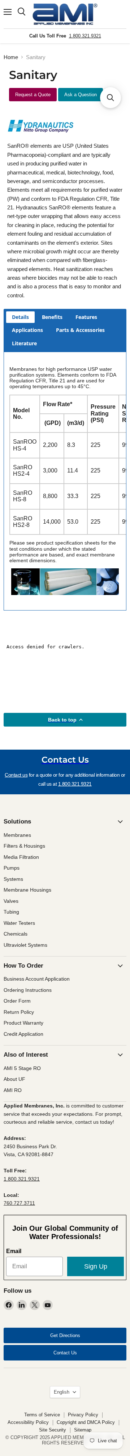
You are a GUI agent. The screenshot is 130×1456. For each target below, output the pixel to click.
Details (20, 317)
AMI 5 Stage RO (22, 1068)
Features (86, 317)
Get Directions (65, 1335)
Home (11, 57)
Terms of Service (42, 1414)
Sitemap (82, 1430)
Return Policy (19, 1012)
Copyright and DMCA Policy (86, 1422)
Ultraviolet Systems (25, 945)
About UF (14, 1079)
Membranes (17, 835)
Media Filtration (21, 857)
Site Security (52, 1430)
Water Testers (19, 923)
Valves (11, 901)
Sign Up (95, 1266)
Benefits (52, 317)
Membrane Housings (27, 890)
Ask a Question (80, 94)
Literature (24, 343)
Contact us (16, 775)
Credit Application (23, 1034)
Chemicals (15, 934)
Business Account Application (37, 979)
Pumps (12, 868)
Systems (13, 879)
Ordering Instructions (28, 990)
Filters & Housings (24, 846)
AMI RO (13, 1090)
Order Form (17, 1001)
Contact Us (65, 1352)
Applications (27, 330)
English (61, 1392)
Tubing (11, 912)
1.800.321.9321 (85, 36)
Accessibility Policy (28, 1422)
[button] (110, 97)
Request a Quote (33, 94)
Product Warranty (23, 1023)
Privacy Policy (83, 1414)
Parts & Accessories (80, 330)
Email (13, 1251)
